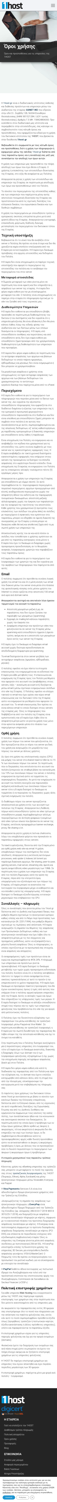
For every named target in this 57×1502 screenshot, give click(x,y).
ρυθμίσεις (7, 1492)
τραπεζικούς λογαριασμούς (27, 1173)
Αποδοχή (8, 1497)
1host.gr (7, 103)
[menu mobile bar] (53, 5)
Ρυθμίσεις (22, 1497)
